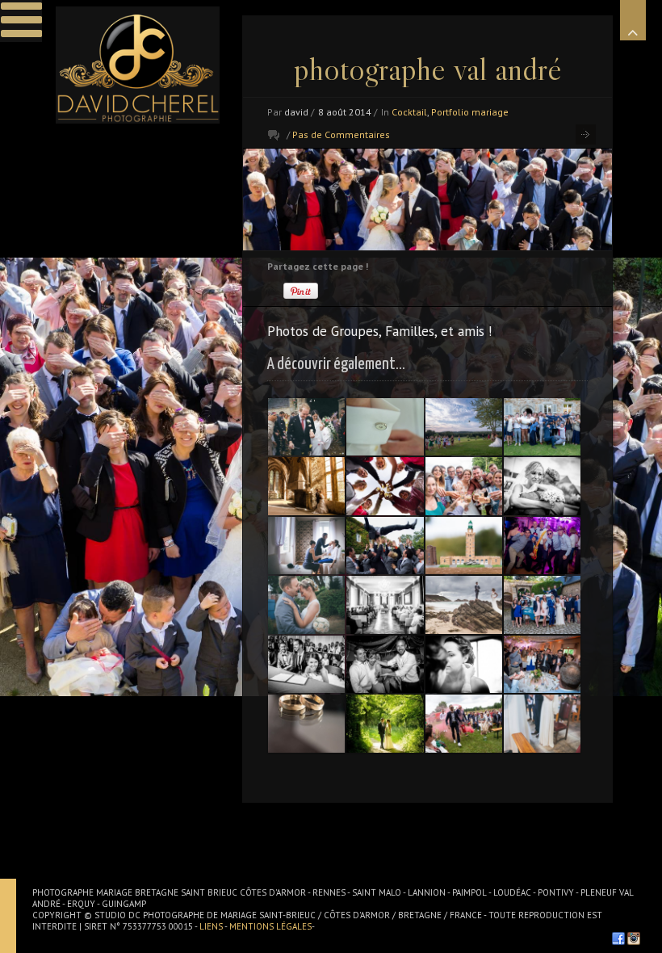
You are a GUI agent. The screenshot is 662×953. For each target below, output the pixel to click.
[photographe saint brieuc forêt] (384, 723)
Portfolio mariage (470, 112)
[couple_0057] (463, 604)
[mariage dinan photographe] (384, 604)
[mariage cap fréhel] (463, 545)
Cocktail (409, 112)
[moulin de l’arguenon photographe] (542, 664)
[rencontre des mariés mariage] (306, 604)
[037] (542, 723)
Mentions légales (270, 926)
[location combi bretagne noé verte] (542, 604)
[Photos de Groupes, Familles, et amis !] (427, 199)
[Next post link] (586, 134)
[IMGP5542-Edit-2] (306, 723)
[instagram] (633, 938)
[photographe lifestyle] (542, 485)
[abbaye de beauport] (306, 485)
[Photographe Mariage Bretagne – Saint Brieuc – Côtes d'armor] (138, 65)
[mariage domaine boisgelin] (463, 427)
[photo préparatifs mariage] (384, 427)
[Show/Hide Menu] (21, 21)
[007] (306, 545)
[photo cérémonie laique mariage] (463, 723)
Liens (211, 926)
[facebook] (618, 938)
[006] (463, 664)
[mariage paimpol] (306, 664)
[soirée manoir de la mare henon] (542, 545)
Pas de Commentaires (341, 134)
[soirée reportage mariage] (384, 664)
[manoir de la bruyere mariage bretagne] (384, 545)
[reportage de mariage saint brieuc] (384, 485)
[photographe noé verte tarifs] (306, 427)
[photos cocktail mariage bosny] (463, 485)
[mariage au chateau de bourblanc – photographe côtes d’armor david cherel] (542, 427)
